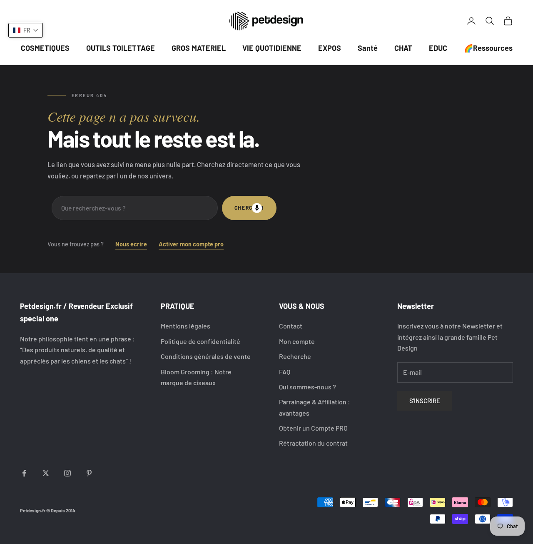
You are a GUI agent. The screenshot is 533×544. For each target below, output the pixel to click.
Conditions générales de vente (206, 356)
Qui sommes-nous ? (307, 387)
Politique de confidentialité (200, 341)
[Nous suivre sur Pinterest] (89, 473)
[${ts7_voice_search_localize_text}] (257, 208)
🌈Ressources (488, 48)
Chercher (249, 208)
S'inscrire (424, 400)
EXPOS (329, 48)
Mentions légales (185, 326)
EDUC (438, 48)
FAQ (284, 372)
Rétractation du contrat (313, 443)
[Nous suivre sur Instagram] (67, 473)
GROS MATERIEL (199, 48)
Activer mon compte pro (191, 244)
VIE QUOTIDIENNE (271, 48)
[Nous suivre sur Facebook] (24, 473)
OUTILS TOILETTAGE (120, 48)
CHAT (403, 48)
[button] (25, 30)
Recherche (295, 356)
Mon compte (297, 341)
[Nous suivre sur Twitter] (46, 473)
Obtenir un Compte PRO (313, 428)
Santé (368, 48)
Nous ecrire (131, 244)
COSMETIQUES (45, 48)
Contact (290, 326)
